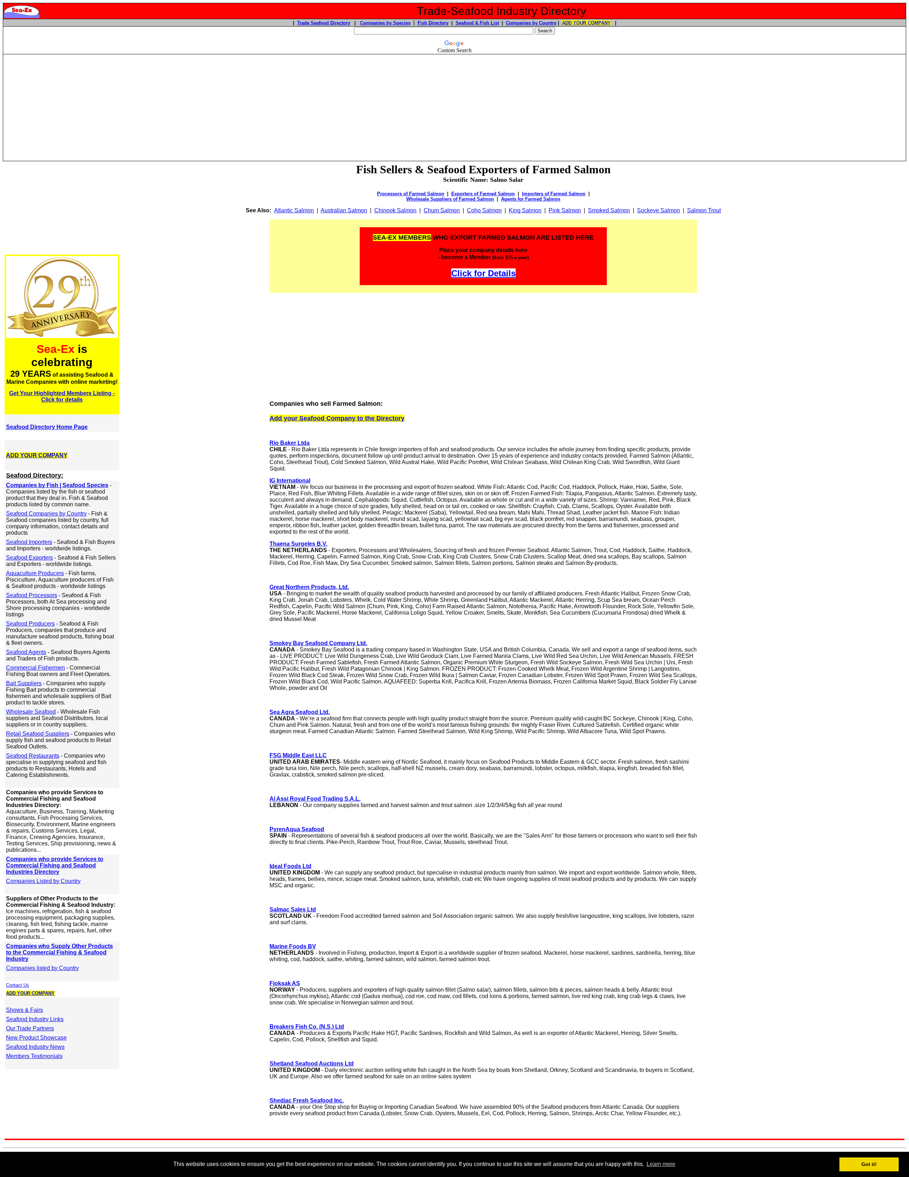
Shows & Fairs (24, 1010)
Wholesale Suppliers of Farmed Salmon (450, 199)
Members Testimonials (34, 1056)
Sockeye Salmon (658, 210)
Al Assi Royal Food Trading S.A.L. (315, 799)
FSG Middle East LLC (298, 755)
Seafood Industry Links (35, 1019)
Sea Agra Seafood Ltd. (300, 712)
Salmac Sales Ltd (293, 909)
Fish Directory (433, 23)
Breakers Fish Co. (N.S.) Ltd (307, 1027)
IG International (290, 481)
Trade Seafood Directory (323, 23)
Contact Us (17, 985)
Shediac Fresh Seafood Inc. (307, 1100)
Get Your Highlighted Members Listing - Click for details (62, 396)
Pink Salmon (565, 210)
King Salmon (525, 210)
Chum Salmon (442, 210)
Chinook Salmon (395, 210)
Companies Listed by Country (43, 881)
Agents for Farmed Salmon (530, 199)
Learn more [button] (661, 1164)
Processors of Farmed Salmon (410, 193)
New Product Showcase (36, 1038)
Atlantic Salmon (294, 210)
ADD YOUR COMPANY (586, 23)
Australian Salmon (344, 210)
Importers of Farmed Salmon (554, 193)
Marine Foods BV (293, 946)
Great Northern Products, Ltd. (309, 587)
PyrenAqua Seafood (297, 829)
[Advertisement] (454, 104)
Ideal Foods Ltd (290, 866)
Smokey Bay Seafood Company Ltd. (318, 643)
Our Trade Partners (30, 1028)
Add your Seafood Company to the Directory (337, 418)
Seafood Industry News (35, 1047)
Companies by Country (531, 23)
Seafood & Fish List (477, 23)
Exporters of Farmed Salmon (483, 193)
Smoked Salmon (609, 210)
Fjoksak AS (285, 983)
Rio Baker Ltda (290, 443)
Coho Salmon (484, 210)
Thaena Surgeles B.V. (298, 544)
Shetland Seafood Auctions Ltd (312, 1064)
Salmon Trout (704, 210)
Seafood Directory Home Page (47, 427)
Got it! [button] (869, 1164)
